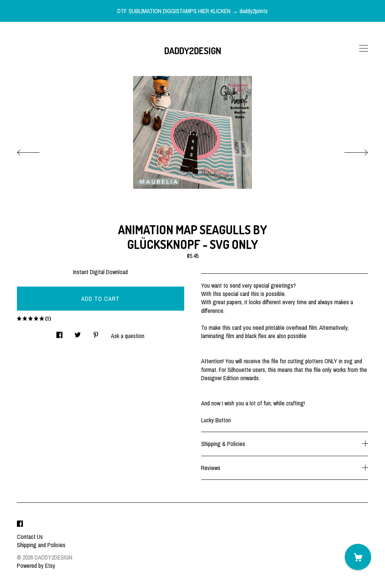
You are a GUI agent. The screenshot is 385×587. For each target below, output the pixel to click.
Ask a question (127, 336)
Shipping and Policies (41, 545)
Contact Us (30, 536)
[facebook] (20, 524)
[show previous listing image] (36, 150)
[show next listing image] (349, 150)
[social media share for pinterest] (96, 333)
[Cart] (358, 557)
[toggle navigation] (363, 48)
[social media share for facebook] (59, 333)
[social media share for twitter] (77, 333)
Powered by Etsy (36, 565)
